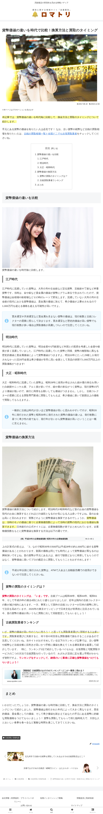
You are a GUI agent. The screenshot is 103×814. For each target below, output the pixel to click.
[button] (95, 523)
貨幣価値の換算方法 (46, 171)
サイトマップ (76, 805)
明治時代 (44, 163)
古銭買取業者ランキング (51, 180)
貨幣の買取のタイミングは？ (54, 176)
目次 (47, 148)
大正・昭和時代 (47, 167)
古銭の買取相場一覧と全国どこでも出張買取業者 (50, 133)
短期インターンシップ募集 (51, 798)
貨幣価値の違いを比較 (48, 154)
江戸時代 (44, 158)
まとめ (40, 184)
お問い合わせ (26, 805)
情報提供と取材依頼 (85, 798)
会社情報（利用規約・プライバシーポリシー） (18, 799)
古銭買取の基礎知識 (12, 738)
